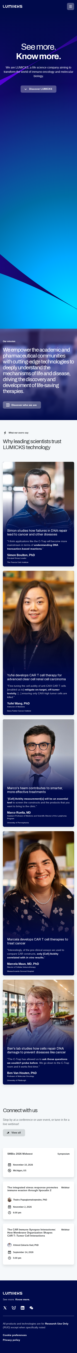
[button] (70, 6)
